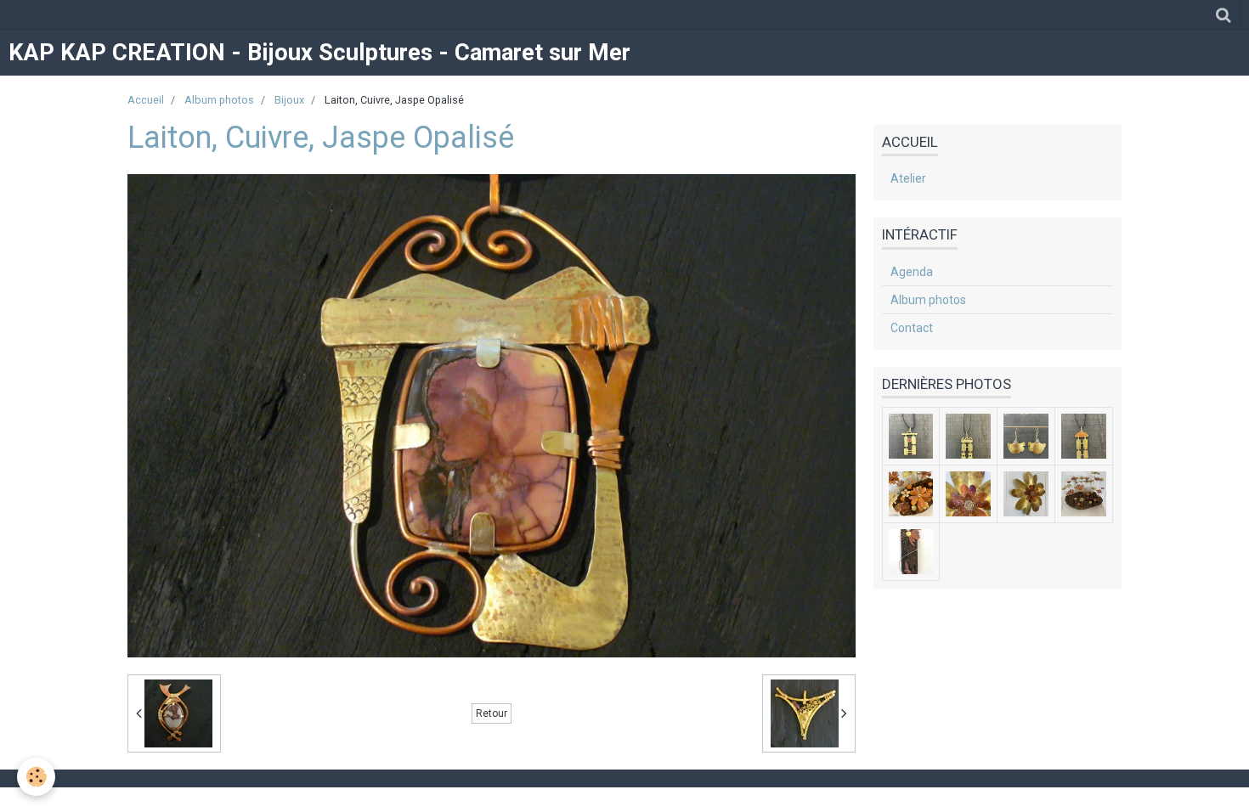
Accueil (145, 99)
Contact (911, 328)
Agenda (911, 272)
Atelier (908, 178)
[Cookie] (36, 777)
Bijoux (289, 99)
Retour (491, 713)
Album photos (219, 99)
